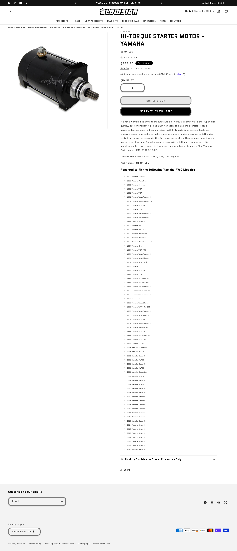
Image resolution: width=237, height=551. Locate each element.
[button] (11, 11)
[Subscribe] (61, 501)
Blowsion (21, 543)
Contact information (101, 543)
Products (21, 27)
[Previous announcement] (75, 3)
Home (10, 27)
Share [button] (127, 469)
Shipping (124, 68)
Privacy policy (51, 543)
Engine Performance (38, 27)
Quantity (127, 80)
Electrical (55, 27)
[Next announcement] (161, 3)
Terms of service (69, 543)
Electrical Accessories (74, 27)
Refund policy (35, 543)
